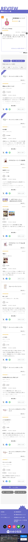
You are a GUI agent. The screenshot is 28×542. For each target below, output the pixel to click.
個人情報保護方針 (17, 511)
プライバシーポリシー (12, 538)
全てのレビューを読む (17, 48)
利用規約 (2, 511)
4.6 (19, 21)
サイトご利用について (5, 517)
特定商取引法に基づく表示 (19, 517)
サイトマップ (3, 514)
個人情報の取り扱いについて (20, 514)
